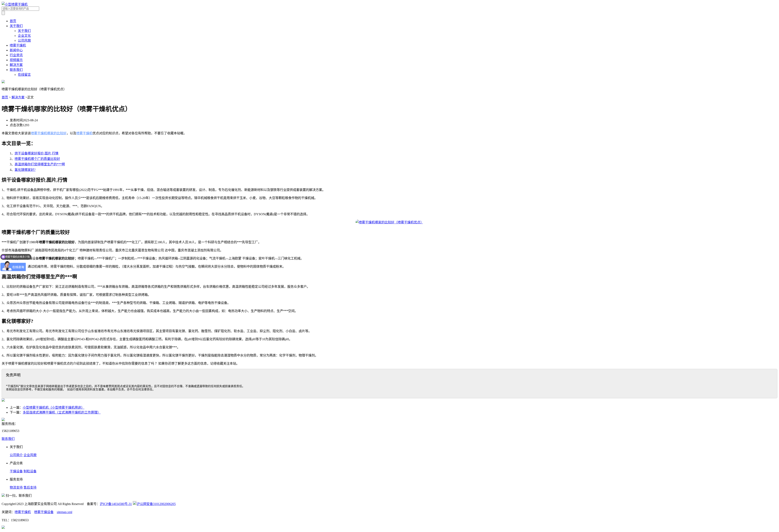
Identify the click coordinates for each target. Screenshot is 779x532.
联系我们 (16, 69)
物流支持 (16, 487)
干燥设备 (16, 471)
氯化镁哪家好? (25, 169)
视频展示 (16, 60)
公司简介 (16, 455)
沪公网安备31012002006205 (156, 504)
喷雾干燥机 (18, 45)
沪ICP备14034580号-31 (116, 504)
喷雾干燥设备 (44, 512)
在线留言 (24, 74)
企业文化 (24, 35)
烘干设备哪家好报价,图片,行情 (36, 153)
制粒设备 (30, 471)
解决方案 (16, 65)
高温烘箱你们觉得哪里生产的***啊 (40, 164)
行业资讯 (16, 55)
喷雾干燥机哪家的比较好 (49, 133)
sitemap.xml (64, 512)
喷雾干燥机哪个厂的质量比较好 (37, 158)
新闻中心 (16, 50)
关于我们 (16, 26)
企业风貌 (30, 455)
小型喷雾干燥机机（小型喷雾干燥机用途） (53, 407)
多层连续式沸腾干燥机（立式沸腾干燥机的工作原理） (62, 412)
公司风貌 (24, 40)
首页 (13, 21)
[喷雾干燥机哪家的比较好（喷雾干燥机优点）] (389, 222)
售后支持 (30, 487)
